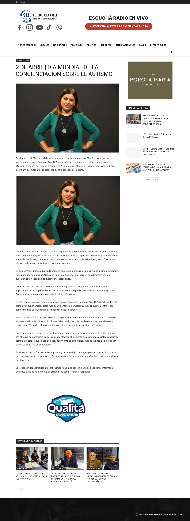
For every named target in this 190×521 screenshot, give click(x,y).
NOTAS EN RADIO (23, 60)
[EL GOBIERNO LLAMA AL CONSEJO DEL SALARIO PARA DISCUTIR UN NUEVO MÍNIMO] (133, 168)
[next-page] (22, 489)
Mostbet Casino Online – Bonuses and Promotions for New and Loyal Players (158, 152)
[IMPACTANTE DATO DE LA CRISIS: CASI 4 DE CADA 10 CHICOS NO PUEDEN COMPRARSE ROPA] (133, 119)
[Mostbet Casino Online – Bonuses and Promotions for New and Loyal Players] (133, 152)
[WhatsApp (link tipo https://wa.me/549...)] (59, 27)
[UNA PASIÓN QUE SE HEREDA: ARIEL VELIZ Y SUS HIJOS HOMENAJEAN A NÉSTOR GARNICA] (32, 458)
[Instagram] (30, 27)
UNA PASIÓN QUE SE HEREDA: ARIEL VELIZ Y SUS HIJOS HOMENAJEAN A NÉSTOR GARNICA (31, 476)
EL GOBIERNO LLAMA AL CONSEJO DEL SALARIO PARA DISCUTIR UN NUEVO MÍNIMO (156, 167)
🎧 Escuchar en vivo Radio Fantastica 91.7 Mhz (159, 514)
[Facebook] (20, 27)
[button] (170, 52)
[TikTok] (49, 27)
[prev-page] (17, 489)
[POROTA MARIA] (150, 80)
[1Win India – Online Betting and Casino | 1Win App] (133, 138)
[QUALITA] (67, 407)
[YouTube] (39, 27)
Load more (149, 179)
